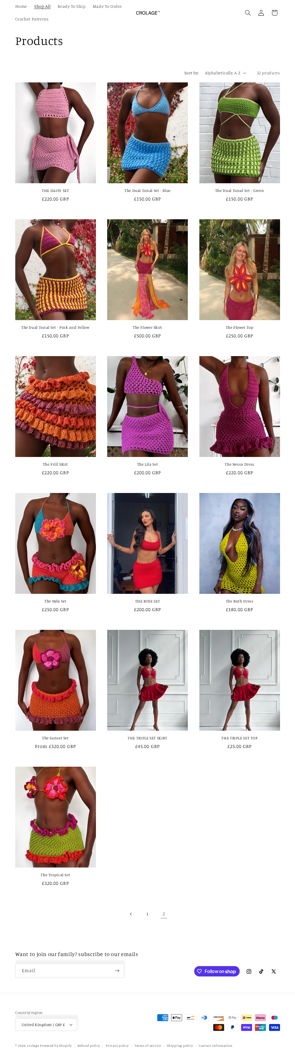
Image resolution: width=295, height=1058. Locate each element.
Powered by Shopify (55, 1046)
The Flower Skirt (147, 327)
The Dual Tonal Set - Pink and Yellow (55, 327)
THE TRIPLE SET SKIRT (147, 738)
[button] (247, 12)
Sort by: (191, 72)
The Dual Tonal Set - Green (239, 190)
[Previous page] (131, 914)
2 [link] (163, 914)
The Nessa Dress (239, 464)
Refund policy (88, 1046)
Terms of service (148, 1046)
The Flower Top (240, 327)
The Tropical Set (55, 874)
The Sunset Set (55, 738)
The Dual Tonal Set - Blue (147, 190)
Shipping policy (180, 1046)
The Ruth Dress (240, 601)
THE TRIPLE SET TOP (239, 738)
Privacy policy (117, 1046)
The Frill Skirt (55, 464)
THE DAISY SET (55, 190)
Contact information (215, 1046)
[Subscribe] (117, 970)
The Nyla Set (55, 601)
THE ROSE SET (147, 601)
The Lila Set (147, 464)
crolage (33, 1046)
